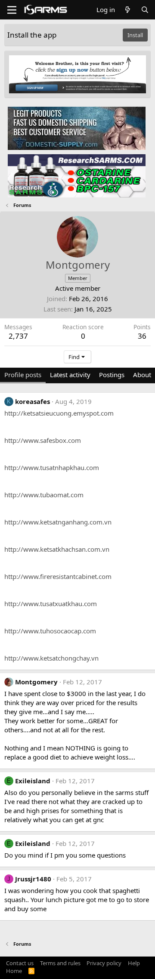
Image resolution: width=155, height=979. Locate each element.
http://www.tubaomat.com (44, 494)
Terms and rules (60, 963)
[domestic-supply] (77, 128)
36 (142, 336)
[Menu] (12, 9)
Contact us (20, 963)
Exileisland (32, 780)
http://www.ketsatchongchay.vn (51, 658)
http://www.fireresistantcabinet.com (58, 576)
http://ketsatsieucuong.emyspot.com (59, 413)
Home (14, 971)
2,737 (18, 336)
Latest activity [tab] (70, 374)
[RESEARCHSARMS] (77, 175)
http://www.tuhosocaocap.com (50, 630)
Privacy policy (104, 963)
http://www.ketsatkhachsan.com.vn (56, 549)
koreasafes (32, 401)
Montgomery (36, 681)
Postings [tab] (111, 374)
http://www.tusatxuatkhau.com (50, 603)
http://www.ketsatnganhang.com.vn (58, 522)
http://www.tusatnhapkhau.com (51, 467)
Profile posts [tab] (22, 374)
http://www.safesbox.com (42, 440)
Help (134, 963)
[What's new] (127, 10)
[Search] (144, 10)
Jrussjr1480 (33, 878)
